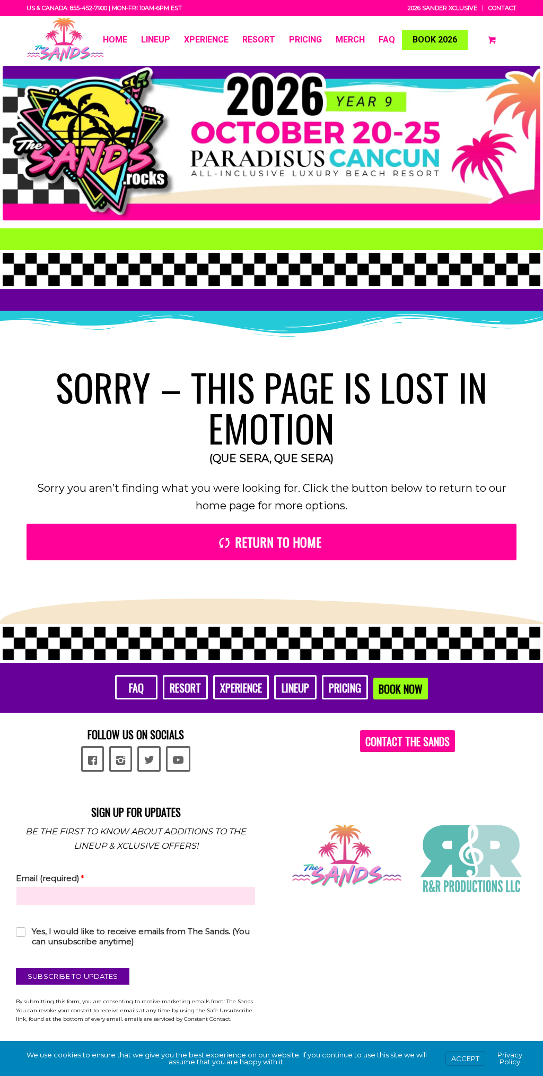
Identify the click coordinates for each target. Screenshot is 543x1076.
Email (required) (50, 878)
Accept (465, 1058)
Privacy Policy (509, 1058)
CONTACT (502, 8)
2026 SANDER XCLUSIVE (442, 8)
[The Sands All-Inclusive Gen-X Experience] (65, 39)
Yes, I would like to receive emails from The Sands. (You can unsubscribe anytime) (141, 936)
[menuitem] (442, 8)
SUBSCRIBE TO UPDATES (73, 976)
